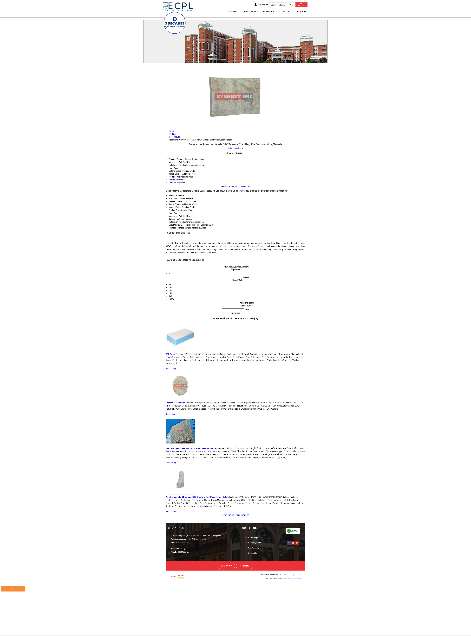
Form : (232, 357)
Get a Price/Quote (235, 148)
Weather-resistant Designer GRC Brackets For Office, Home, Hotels (197, 497)
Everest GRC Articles (175, 403)
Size (170, 198)
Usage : (238, 360)
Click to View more (177, 180)
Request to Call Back (230, 186)
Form (171, 213)
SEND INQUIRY (228, 515)
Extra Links (285, 11)
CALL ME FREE (242, 515)
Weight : (268, 409)
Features (172, 228)
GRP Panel (170, 354)
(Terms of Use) (297, 575)
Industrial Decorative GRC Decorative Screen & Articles (191, 448)
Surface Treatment (176, 219)
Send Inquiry (244, 186)
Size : (283, 357)
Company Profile (250, 11)
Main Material (174, 225)
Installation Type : (211, 357)
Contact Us (300, 11)
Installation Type (176, 222)
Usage (171, 204)
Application (173, 216)
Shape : (175, 360)
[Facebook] (289, 544)
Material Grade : (276, 360)
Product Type (174, 210)
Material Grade (175, 207)
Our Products (268, 11)
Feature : (200, 360)
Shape (171, 195)
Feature (172, 201)
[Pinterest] (297, 544)
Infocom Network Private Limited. (292, 578)
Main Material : (243, 451)
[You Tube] (293, 544)
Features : (197, 354)
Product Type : (249, 357)
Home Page (232, 11)
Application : (270, 354)
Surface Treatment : (234, 354)
